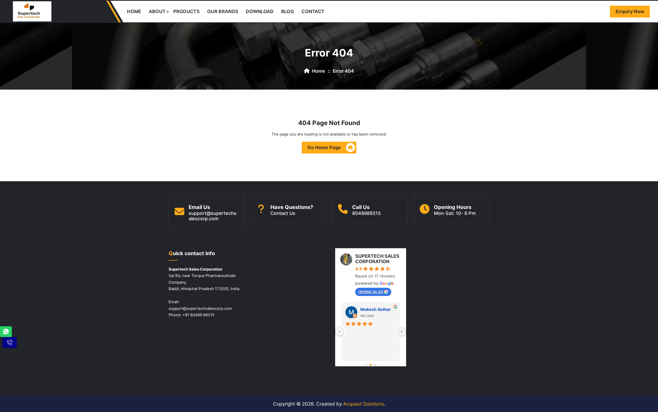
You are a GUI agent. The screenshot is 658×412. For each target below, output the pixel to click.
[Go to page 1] (367, 365)
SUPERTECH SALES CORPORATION (377, 258)
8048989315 (366, 213)
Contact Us (282, 213)
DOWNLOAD (259, 11)
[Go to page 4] (378, 365)
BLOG (287, 11)
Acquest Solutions (363, 404)
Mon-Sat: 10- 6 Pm (455, 213)
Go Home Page (324, 147)
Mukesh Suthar (375, 309)
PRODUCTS (186, 11)
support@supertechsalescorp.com (212, 215)
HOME (134, 11)
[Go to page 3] (375, 365)
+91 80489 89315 (198, 314)
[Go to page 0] (362, 365)
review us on (370, 291)
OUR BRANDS (222, 11)
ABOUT (157, 11)
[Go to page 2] (371, 365)
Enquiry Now (630, 11)
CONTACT (312, 11)
